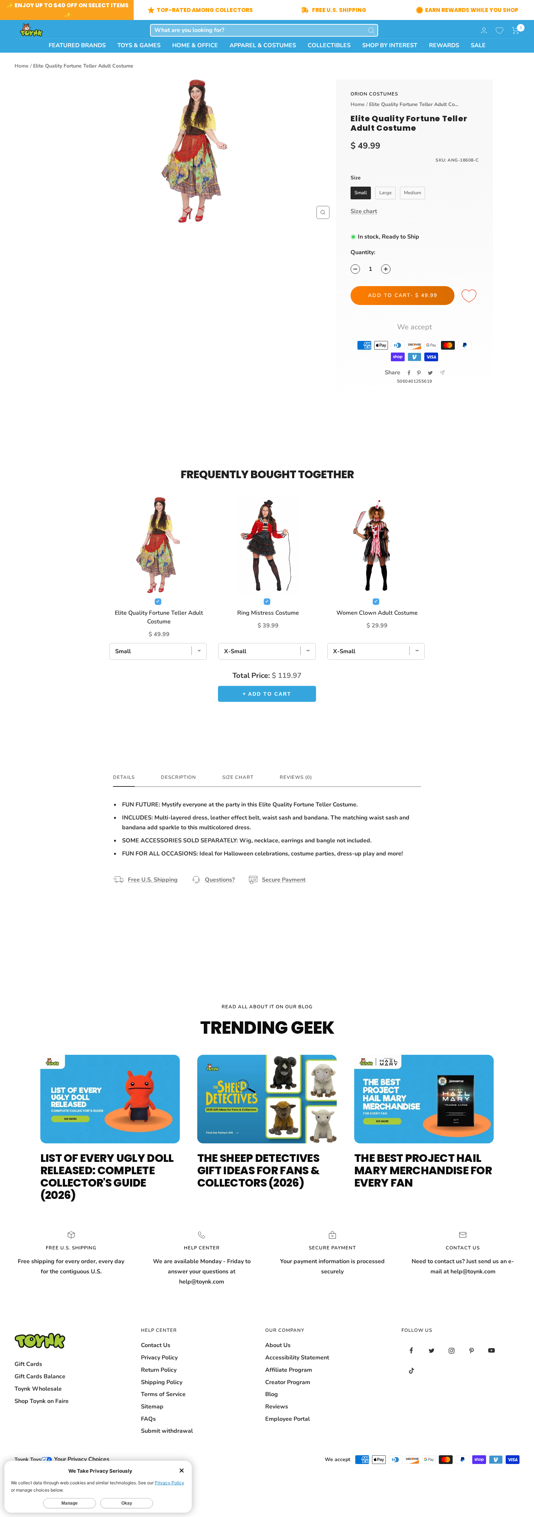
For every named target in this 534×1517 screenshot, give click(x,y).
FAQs (148, 1419)
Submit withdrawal (167, 1431)
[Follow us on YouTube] (491, 1351)
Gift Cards (28, 1364)
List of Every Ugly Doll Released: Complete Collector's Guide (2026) (107, 1176)
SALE (478, 45)
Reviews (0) (296, 777)
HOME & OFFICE (195, 45)
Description (178, 777)
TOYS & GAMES (139, 45)
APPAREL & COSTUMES (263, 45)
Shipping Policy (161, 1382)
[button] (515, 30)
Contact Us (155, 1345)
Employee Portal (287, 1419)
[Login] (484, 30)
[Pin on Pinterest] (419, 372)
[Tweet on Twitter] (430, 372)
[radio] (361, 193)
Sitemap (152, 1407)
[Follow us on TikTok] (411, 1370)
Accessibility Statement (297, 1358)
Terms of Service (163, 1394)
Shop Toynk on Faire (42, 1401)
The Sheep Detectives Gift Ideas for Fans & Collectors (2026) (258, 1170)
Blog (271, 1394)
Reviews (276, 1407)
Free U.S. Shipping (153, 880)
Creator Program (287, 1382)
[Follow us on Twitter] (431, 1351)
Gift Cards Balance (40, 1376)
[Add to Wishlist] (470, 296)
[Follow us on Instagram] (451, 1351)
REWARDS (444, 45)
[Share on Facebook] (409, 372)
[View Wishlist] (499, 30)
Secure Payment (284, 880)
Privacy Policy (159, 1358)
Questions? (220, 880)
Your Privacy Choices (81, 1459)
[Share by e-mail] (442, 372)
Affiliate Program (288, 1370)
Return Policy (159, 1370)
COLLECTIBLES (329, 45)
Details (124, 777)
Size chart (364, 211)
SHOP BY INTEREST (389, 45)
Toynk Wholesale (38, 1389)
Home (22, 65)
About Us (278, 1345)
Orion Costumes (374, 94)
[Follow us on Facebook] (411, 1351)
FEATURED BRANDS (77, 45)
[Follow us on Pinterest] (471, 1351)
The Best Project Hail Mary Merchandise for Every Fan (423, 1170)
